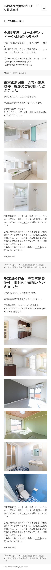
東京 (32, 267)
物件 (36, 267)
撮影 (28, 267)
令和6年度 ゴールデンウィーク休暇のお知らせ (24, 34)
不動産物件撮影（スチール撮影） (33, 265)
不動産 (15, 267)
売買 (24, 267)
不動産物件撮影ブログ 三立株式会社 (21, 8)
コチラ (24, 222)
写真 (20, 267)
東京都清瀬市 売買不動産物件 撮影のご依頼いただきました (24, 86)
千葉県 (25, 558)
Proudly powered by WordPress (16, 567)
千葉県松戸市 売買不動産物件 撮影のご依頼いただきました (24, 282)
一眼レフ (9, 267)
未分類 (23, 73)
